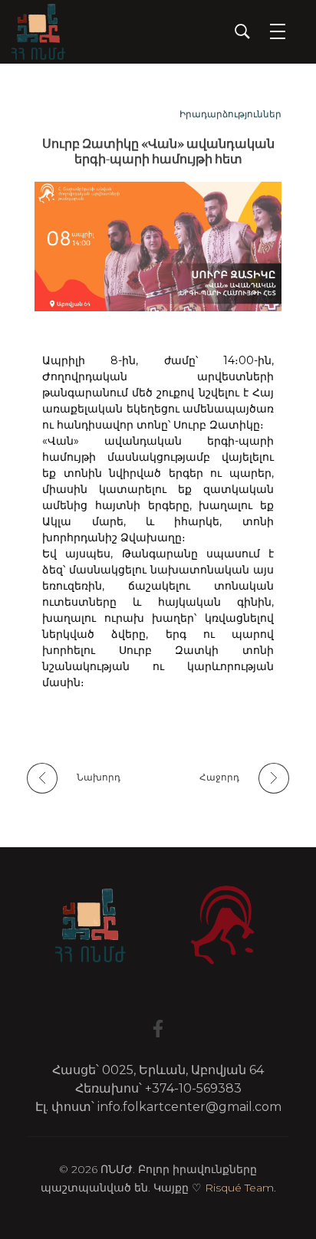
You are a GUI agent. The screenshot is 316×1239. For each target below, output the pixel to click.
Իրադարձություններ (230, 114)
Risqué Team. (240, 1188)
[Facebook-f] (158, 1028)
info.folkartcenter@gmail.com (189, 1106)
